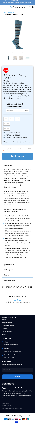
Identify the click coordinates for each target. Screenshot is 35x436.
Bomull (6, 128)
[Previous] (12, 53)
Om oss (4, 320)
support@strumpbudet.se (12, 351)
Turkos (6, 123)
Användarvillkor (7, 331)
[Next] (22, 53)
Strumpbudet (12, 416)
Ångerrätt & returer (8, 325)
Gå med (17, 376)
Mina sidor (5, 334)
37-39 (5, 119)
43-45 (17, 119)
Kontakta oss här (9, 357)
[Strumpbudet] (17, 7)
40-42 (11, 119)
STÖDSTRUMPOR (9, 12)
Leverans (4, 328)
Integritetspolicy (7, 322)
